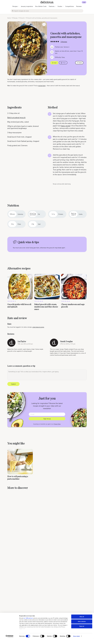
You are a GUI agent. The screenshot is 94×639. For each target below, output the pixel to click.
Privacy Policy (57, 424)
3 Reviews (64, 42)
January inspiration (27, 6)
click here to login (38, 327)
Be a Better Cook (40, 6)
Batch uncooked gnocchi (16, 117)
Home (9, 18)
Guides (60, 6)
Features (51, 6)
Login (84, 2)
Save (55, 62)
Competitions (69, 6)
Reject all (81, 626)
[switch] (42, 636)
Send (80, 62)
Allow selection (82, 621)
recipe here (41, 85)
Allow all (82, 616)
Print (64, 62)
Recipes (15, 6)
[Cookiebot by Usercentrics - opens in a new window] (9, 636)
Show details (76, 636)
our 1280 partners (28, 618)
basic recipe (65, 126)
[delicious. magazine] (47, 2)
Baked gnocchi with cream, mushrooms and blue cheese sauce (46, 306)
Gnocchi (22, 18)
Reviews (79, 6)
